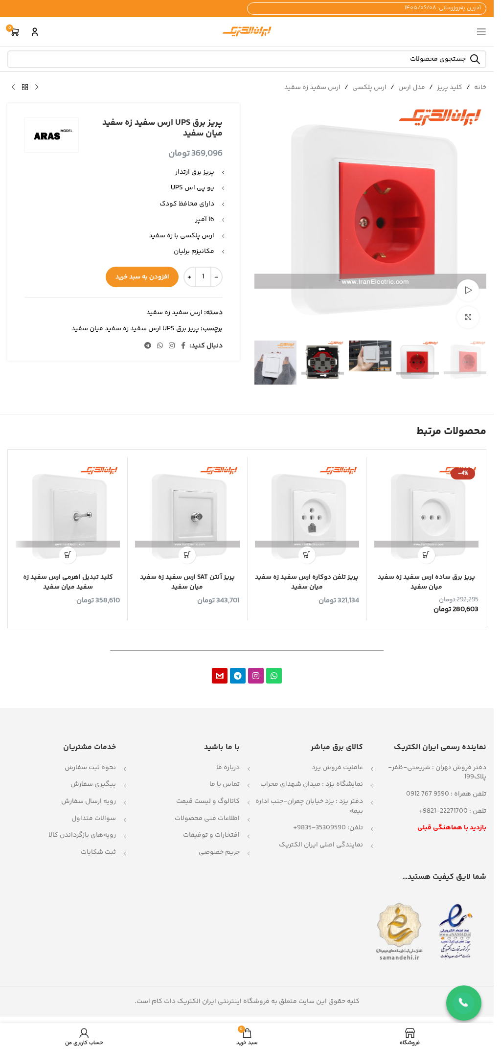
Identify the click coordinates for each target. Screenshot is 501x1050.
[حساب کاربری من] (35, 32)
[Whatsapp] (274, 676)
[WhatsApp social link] (160, 346)
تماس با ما (224, 784)
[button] (426, 555)
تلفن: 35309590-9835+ (328, 827)
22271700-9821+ (443, 811)
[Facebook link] (183, 346)
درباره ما (228, 767)
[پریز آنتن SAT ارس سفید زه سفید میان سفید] (187, 516)
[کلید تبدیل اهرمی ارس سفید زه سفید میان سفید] (68, 516)
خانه (480, 87)
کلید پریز (449, 87)
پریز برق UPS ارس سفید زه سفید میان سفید (135, 328)
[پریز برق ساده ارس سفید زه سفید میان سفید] (426, 516)
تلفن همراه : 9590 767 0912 (446, 794)
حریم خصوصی (219, 852)
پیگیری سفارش (93, 784)
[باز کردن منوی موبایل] (481, 32)
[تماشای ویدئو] (468, 290)
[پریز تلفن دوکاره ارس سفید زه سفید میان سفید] (307, 516)
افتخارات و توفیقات (211, 835)
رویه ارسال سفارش (88, 801)
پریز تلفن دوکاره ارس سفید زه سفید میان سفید (307, 582)
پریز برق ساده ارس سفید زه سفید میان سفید (426, 582)
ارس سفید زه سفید (312, 87)
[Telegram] (238, 676)
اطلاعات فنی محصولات (207, 818)
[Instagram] (256, 676)
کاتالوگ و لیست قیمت (208, 801)
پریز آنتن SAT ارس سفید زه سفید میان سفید (187, 582)
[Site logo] (247, 31)
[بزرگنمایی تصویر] (468, 317)
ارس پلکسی (369, 87)
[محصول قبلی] (37, 87)
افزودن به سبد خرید (142, 277)
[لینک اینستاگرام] (172, 346)
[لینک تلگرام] (147, 346)
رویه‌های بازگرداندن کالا (82, 835)
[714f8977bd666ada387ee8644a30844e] (220, 676)
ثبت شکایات (98, 852)
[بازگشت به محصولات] (25, 87)
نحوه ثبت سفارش (90, 767)
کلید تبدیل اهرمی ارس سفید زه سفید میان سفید (68, 582)
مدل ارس (411, 87)
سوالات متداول (93, 818)
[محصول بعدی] (13, 87)
